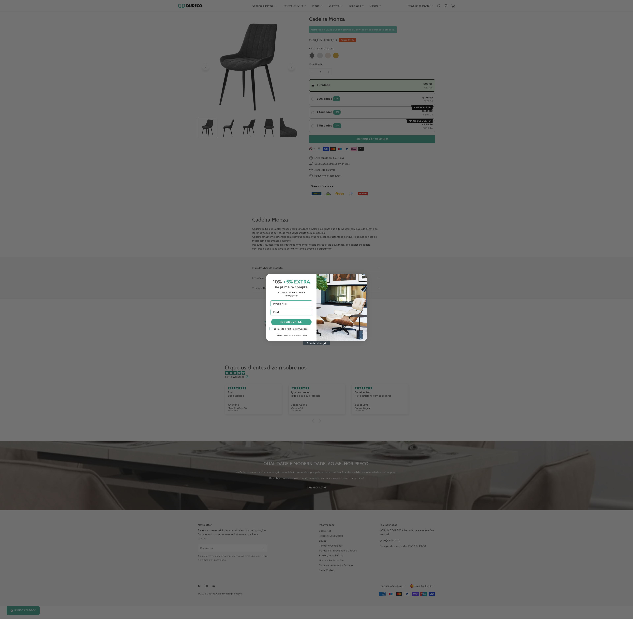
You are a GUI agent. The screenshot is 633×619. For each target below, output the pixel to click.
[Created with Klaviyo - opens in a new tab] (316, 343)
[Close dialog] (363, 277)
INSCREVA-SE (291, 322)
